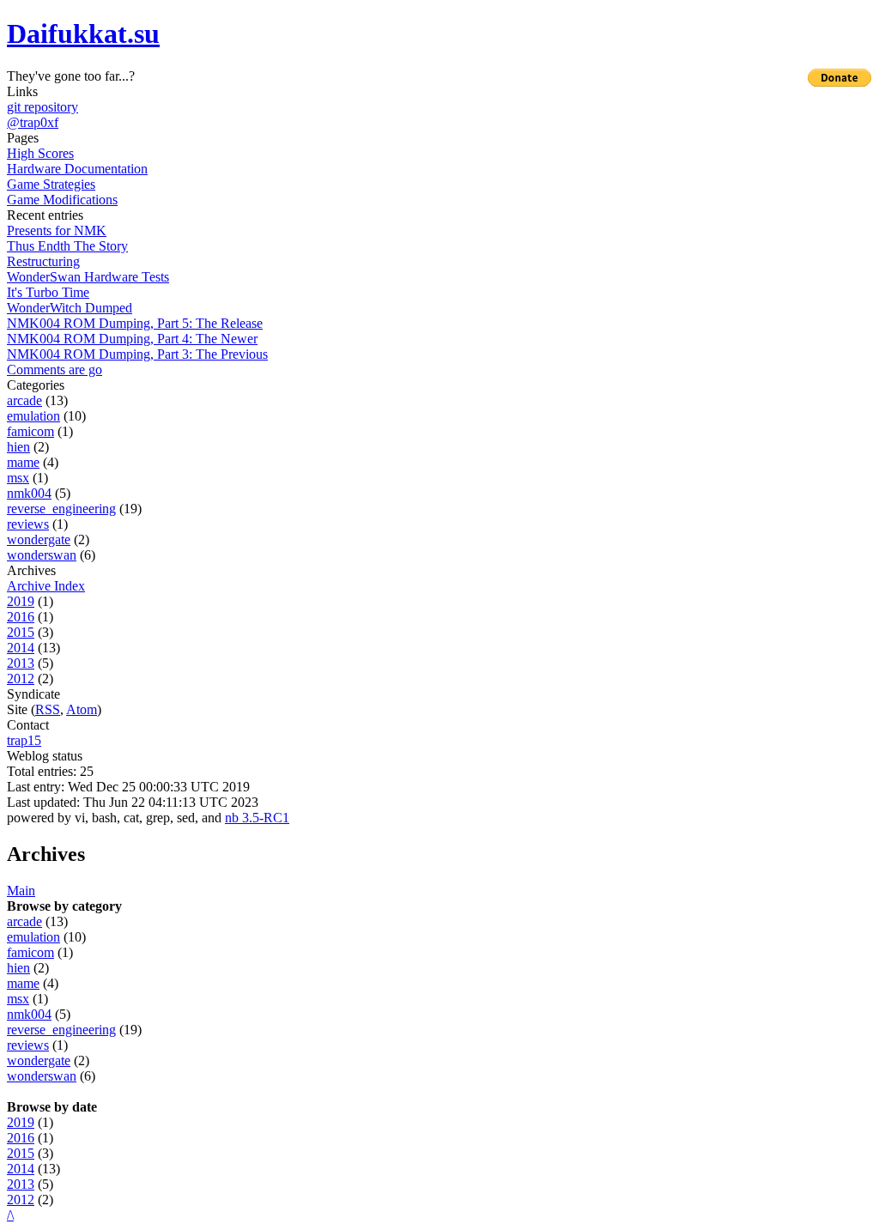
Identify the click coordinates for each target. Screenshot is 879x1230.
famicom (30, 431)
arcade (24, 400)
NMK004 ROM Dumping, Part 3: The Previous (137, 354)
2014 (20, 647)
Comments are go (54, 369)
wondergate (38, 539)
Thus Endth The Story (67, 246)
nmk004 (29, 493)
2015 (20, 632)
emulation (33, 416)
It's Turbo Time (48, 292)
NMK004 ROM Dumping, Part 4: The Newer (132, 338)
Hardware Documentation (77, 168)
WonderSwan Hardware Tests (88, 277)
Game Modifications (62, 199)
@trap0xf (32, 122)
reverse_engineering (61, 508)
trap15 (24, 740)
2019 (20, 601)
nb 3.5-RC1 (257, 817)
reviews (28, 524)
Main (21, 890)
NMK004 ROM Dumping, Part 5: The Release (135, 323)
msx (18, 477)
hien (18, 446)
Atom (81, 709)
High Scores (40, 153)
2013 (20, 663)
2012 (20, 678)
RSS (47, 709)
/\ (10, 1215)
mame (23, 462)
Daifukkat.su (83, 33)
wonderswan (41, 555)
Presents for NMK (56, 230)
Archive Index (46, 586)
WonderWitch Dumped (69, 307)
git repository (42, 107)
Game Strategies (51, 184)
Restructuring (43, 261)
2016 (20, 616)
